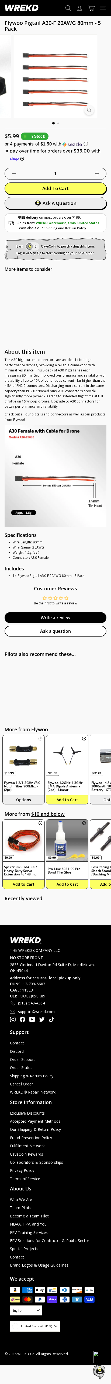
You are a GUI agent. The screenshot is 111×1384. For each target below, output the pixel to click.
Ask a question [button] (55, 631)
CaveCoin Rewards (26, 1154)
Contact (17, 1042)
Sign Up (35, 253)
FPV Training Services (29, 1232)
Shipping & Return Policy (31, 1075)
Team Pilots (20, 1207)
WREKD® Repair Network (33, 1092)
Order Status (21, 1067)
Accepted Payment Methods (35, 1121)
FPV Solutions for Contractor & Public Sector (49, 1240)
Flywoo (39, 729)
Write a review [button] (56, 618)
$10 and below (48, 814)
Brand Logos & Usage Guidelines (39, 1265)
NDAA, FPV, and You (28, 1224)
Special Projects (24, 1248)
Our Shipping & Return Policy (35, 1129)
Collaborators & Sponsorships (36, 1162)
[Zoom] (89, 110)
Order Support (22, 1059)
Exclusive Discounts (27, 1113)
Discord (17, 1051)
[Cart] (91, 8)
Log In (20, 253)
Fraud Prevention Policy (31, 1137)
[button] (55, 144)
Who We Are (21, 1199)
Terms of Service (25, 1178)
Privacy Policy (22, 1170)
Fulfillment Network (27, 1145)
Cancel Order (21, 1084)
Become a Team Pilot (29, 1216)
